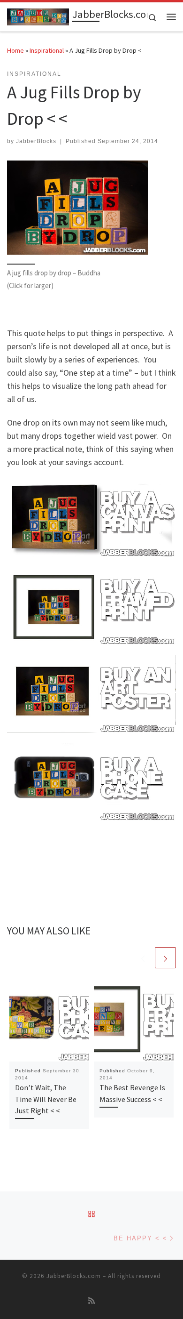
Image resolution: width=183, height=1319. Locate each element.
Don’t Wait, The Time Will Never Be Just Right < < (45, 1099)
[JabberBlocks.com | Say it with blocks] (38, 15)
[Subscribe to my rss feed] (91, 1301)
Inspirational (47, 50)
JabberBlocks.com (73, 1276)
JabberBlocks (36, 141)
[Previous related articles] (142, 957)
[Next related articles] (165, 957)
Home (15, 50)
